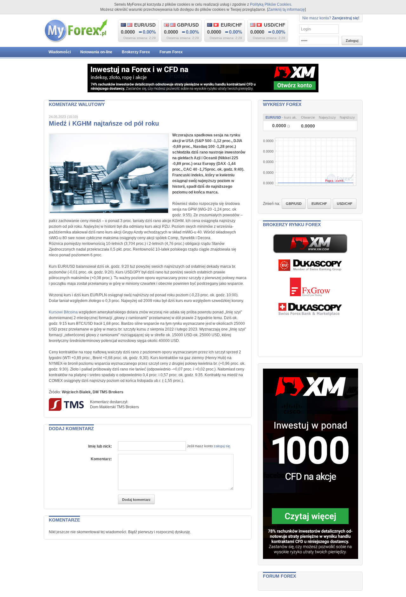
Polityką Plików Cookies (270, 4)
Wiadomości (60, 52)
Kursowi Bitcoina (63, 312)
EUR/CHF (319, 204)
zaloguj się (222, 446)
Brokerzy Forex (136, 52)
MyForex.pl (75, 31)
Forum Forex (171, 52)
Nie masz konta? (330, 18)
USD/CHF (344, 204)
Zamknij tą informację (286, 9)
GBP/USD (294, 204)
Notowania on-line (96, 52)
